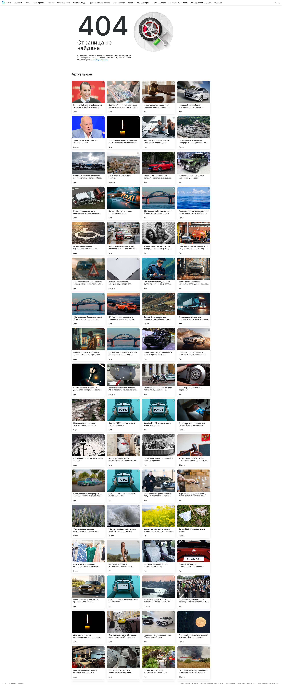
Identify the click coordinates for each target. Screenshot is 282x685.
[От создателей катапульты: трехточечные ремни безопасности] (158, 556)
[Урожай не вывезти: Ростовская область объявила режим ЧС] (158, 592)
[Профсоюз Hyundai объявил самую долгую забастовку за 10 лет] (193, 592)
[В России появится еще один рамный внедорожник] (193, 168)
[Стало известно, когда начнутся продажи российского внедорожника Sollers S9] (158, 344)
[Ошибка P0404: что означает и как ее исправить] (158, 415)
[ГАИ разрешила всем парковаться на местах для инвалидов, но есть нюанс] (88, 238)
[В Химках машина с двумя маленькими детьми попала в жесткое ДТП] (88, 203)
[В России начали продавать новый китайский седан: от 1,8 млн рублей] (193, 344)
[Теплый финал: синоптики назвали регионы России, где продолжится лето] (158, 309)
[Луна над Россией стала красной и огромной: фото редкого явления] (193, 627)
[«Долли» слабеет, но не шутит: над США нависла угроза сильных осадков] (123, 521)
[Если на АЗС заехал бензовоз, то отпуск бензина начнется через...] (193, 238)
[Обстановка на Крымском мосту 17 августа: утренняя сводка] (88, 309)
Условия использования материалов (211, 683)
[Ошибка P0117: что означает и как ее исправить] (123, 592)
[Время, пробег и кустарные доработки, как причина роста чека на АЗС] (88, 380)
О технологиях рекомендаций (246, 683)
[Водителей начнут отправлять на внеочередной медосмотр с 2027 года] (123, 97)
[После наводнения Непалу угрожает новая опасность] (88, 415)
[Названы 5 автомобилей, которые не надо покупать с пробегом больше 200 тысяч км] (193, 97)
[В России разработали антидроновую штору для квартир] (123, 274)
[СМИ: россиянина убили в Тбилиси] (123, 168)
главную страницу (101, 60)
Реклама (21, 683)
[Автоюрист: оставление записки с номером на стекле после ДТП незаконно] (88, 274)
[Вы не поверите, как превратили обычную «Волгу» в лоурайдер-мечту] (88, 486)
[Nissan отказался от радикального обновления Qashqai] (193, 556)
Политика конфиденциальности (268, 683)
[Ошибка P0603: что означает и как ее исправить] (123, 486)
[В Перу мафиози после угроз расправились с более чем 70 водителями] (123, 238)
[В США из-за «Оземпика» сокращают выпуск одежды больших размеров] (88, 556)
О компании (12, 683)
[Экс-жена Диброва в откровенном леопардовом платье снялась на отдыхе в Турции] (123, 556)
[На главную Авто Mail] (8, 2)
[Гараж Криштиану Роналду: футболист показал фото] (88, 662)
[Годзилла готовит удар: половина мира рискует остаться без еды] (193, 203)
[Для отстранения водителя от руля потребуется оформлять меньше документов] (158, 274)
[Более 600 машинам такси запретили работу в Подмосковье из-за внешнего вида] (123, 203)
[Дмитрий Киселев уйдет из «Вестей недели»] (88, 132)
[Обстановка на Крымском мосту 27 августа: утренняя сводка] (123, 344)
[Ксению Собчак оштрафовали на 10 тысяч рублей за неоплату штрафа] (88, 97)
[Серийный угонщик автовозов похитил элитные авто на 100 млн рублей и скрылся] (88, 168)
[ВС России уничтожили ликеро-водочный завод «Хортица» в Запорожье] (193, 662)
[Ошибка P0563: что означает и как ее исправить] (123, 415)
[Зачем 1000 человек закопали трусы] (193, 521)
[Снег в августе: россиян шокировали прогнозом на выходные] (88, 521)
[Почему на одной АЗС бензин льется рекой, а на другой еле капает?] (88, 344)
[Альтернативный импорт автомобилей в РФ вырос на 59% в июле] (123, 450)
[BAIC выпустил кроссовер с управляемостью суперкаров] (123, 309)
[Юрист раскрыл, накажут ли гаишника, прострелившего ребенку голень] (158, 97)
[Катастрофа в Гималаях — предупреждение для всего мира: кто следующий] (193, 132)
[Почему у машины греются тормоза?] (193, 380)
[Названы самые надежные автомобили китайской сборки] (158, 168)
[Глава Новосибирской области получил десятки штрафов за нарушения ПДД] (158, 486)
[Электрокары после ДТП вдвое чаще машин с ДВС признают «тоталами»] (123, 627)
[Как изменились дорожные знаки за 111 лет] (88, 450)
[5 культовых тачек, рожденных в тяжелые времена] (158, 450)
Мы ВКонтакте (185, 683)
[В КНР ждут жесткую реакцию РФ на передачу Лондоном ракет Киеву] (123, 380)
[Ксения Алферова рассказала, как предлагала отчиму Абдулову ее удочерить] (158, 238)
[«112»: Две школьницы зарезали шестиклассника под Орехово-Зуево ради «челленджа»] (123, 132)
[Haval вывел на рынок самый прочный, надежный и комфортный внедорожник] (88, 592)
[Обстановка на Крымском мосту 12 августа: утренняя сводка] (158, 203)
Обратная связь (230, 683)
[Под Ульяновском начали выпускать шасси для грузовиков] (193, 309)
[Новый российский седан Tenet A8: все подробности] (158, 627)
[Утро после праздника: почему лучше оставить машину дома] (193, 486)
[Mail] (3, 2)
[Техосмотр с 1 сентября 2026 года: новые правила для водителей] (158, 132)
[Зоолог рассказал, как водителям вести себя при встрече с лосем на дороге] (158, 662)
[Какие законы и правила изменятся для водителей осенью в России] (193, 274)
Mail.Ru (4, 683)
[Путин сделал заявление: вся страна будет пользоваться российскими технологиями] (193, 415)
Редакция (194, 683)
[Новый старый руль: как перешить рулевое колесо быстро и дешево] (123, 662)
